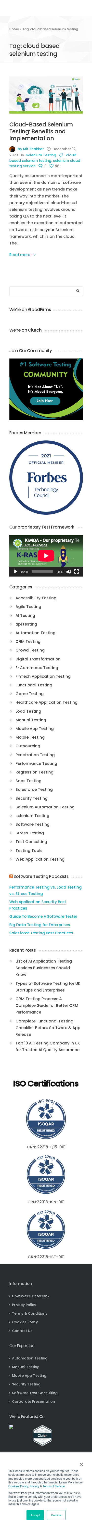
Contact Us (22, 1330)
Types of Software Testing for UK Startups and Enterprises (47, 987)
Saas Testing (28, 781)
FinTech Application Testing (43, 676)
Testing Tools (28, 850)
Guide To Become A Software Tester (43, 916)
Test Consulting (31, 842)
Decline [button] (56, 1515)
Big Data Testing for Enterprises (39, 924)
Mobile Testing (30, 737)
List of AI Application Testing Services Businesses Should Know (43, 967)
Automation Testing (35, 633)
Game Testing (29, 694)
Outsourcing (27, 746)
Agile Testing (28, 606)
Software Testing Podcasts (41, 876)
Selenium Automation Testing (45, 807)
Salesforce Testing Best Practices (41, 933)
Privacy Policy (24, 1304)
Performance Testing (36, 763)
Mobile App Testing (34, 728)
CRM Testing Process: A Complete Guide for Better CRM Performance (46, 1005)
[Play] (15, 571)
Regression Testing (34, 772)
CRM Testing (27, 641)
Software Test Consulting (35, 1392)
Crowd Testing (30, 650)
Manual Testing (30, 720)
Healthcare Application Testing (46, 702)
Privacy (34, 1486)
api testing (26, 624)
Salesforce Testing (34, 789)
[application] (46, 556)
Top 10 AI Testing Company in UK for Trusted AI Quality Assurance (47, 1046)
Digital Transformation (38, 659)
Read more (19, 254)
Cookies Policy (18, 1486)
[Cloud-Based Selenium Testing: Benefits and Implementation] (46, 95)
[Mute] (68, 571)
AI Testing (25, 615)
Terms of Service (54, 1486)
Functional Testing (33, 685)
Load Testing (28, 711)
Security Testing (31, 798)
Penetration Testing (35, 755)
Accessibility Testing (35, 598)
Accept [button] (35, 1515)
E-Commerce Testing (36, 668)
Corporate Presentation (33, 1401)
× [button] (81, 1462)
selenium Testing (41, 155)
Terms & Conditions (29, 1313)
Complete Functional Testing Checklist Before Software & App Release (47, 1027)
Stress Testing (29, 833)
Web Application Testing (40, 859)
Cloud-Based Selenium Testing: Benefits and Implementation (41, 131)
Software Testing (32, 824)
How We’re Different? (31, 1296)
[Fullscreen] (76, 571)
